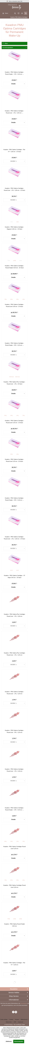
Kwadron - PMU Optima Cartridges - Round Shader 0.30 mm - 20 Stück (14, 266)
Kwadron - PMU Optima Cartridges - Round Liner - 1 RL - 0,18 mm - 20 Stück (14, 537)
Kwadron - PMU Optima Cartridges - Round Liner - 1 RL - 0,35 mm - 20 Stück (14, 189)
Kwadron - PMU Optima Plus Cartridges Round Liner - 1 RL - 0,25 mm (14, 654)
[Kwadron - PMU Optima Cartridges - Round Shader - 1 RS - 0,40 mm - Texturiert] (14, 793)
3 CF (17, 570)
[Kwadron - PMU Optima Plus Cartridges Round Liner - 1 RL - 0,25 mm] (14, 638)
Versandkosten (24, 1003)
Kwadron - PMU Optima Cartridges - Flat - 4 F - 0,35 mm (14, 963)
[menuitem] (5, 13)
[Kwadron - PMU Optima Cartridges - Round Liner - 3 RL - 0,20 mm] (14, 715)
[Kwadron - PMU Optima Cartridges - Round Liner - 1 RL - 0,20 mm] (14, 676)
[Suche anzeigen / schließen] (15, 13)
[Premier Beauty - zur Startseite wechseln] (14, 6)
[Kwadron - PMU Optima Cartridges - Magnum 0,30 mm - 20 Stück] (14, 212)
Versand (17, 1019)
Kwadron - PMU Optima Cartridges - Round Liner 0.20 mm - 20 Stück (14, 460)
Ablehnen (9, 1041)
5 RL (11, 299)
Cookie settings (3, 1019)
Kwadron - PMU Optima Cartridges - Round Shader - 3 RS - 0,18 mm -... (14, 499)
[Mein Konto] (22, 13)
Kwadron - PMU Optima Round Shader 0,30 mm (14, 925)
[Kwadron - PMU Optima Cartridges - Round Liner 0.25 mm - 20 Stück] (14, 405)
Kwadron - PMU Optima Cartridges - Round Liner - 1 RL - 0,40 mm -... (14, 112)
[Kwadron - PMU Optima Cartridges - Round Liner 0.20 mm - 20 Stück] (14, 444)
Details (13, 83)
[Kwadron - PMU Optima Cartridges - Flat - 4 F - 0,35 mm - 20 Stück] (14, 134)
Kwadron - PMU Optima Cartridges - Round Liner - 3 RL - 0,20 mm (14, 731)
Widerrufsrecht (24, 1019)
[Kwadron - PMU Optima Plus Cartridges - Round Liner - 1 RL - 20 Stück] (14, 367)
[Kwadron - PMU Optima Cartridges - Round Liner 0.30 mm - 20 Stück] (14, 289)
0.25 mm (17, 376)
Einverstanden (18, 1041)
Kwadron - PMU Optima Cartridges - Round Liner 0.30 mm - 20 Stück (14, 305)
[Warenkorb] (25, 13)
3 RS (20, 919)
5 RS (14, 260)
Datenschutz (9, 1022)
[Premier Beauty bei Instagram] (16, 1012)
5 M (17, 222)
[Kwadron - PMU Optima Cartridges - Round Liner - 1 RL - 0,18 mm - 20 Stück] (14, 522)
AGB (15, 1022)
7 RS (8, 919)
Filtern (6, 43)
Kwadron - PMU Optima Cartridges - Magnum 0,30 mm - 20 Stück (14, 228)
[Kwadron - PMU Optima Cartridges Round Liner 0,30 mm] (14, 870)
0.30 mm (11, 376)
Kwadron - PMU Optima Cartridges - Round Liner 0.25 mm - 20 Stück (14, 421)
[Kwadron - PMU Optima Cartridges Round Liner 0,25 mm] (14, 831)
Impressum (20, 1022)
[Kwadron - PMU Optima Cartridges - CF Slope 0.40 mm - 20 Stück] (14, 560)
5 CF (11, 570)
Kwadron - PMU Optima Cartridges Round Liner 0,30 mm (14, 886)
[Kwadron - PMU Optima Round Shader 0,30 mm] (14, 909)
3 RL (17, 299)
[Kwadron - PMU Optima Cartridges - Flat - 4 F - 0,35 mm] (14, 947)
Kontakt (11, 1019)
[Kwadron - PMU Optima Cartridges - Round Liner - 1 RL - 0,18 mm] (14, 754)
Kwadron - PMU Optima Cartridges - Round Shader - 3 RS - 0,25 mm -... (14, 344)
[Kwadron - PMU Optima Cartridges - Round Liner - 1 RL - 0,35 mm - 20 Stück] (14, 173)
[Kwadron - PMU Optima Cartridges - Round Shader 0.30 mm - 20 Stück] (14, 250)
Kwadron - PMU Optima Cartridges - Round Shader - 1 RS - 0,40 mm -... (14, 73)
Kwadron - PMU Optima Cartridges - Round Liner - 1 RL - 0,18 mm (14, 770)
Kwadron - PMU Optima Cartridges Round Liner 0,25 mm (14, 847)
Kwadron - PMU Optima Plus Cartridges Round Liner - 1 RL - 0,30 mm (14, 615)
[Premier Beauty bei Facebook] (13, 1012)
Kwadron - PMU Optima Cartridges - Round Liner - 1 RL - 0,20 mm (14, 692)
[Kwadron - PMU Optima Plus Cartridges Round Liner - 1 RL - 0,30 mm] (14, 599)
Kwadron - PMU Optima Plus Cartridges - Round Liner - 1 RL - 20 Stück (14, 383)
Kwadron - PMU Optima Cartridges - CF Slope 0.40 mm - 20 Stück (14, 576)
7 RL (5, 299)
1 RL (23, 299)
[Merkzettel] (18, 13)
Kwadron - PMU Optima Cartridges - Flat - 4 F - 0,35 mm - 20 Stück (14, 150)
